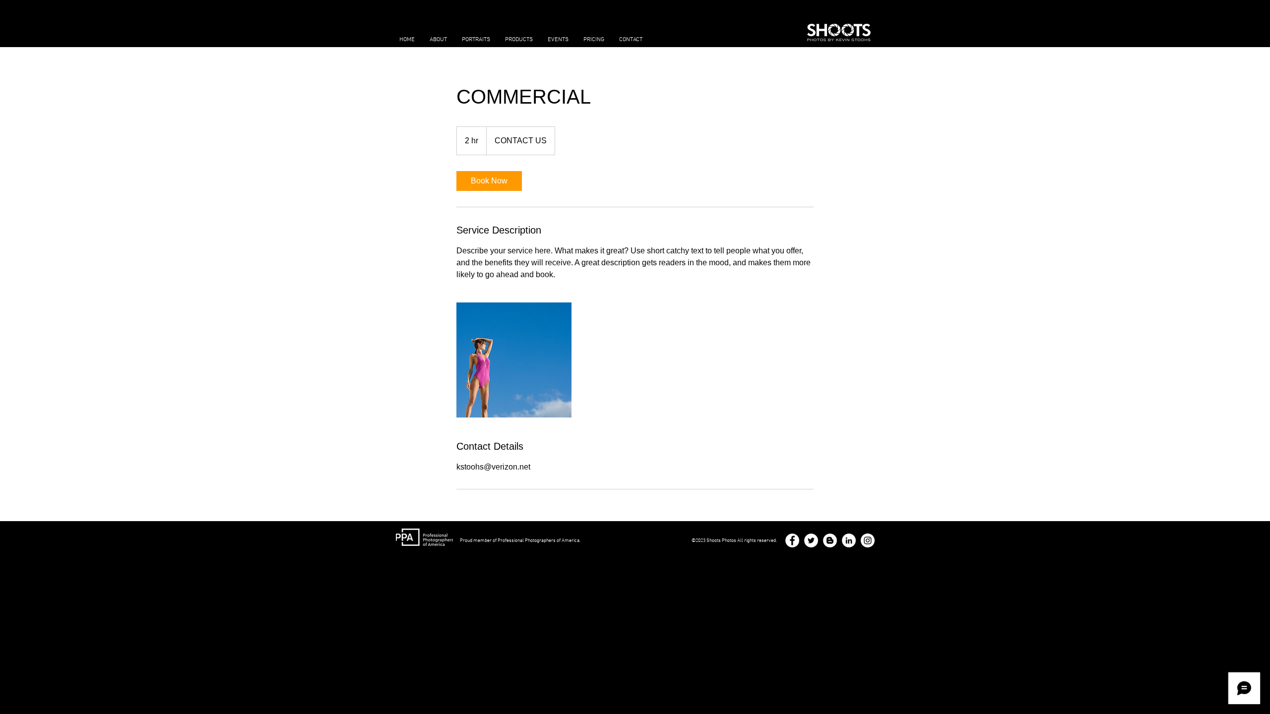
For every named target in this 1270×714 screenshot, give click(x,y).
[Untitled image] (514, 359)
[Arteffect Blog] (830, 540)
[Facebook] (792, 540)
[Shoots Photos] (868, 540)
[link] (489, 181)
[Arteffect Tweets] (811, 540)
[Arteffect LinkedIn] (849, 540)
